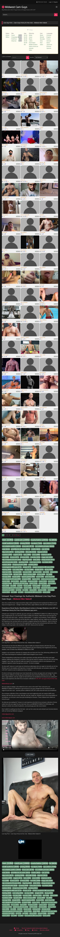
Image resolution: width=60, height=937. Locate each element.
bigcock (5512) (42, 552)
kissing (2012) (52, 583)
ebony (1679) (33, 590)
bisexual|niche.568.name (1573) (33, 592)
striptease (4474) (46, 554)
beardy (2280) (6, 581)
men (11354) (7, 540)
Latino (30, 41)
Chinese (49, 35)
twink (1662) (51, 590)
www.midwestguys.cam (8, 717)
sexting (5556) (19, 552)
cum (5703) (45, 549)
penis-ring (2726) (49, 576)
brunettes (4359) (35, 557)
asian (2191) (51, 581)
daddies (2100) (33, 583)
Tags (28, 930)
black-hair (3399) (6, 572)
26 (14, 535)
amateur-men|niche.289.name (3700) (43, 567)
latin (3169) (46, 572)
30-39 (25, 39)
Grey (41, 41)
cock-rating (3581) (17, 569)
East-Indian (32, 42)
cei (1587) (20, 592)
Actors (35, 930)
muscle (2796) (40, 576)
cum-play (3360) (17, 572)
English (49, 37)
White (30, 35)
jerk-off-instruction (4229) (9, 562)
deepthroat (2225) (32, 581)
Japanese (49, 44)
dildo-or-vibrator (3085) (29, 574)
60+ (25, 44)
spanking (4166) (23, 562)
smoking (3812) (33, 564)
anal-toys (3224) (37, 572)
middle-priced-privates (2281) (49, 579)
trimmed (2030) (43, 583)
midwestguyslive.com (8, 714)
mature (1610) (6, 592)
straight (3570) (39, 569)
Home (17, 928)
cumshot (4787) (7, 554)
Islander (31, 48)
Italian (48, 42)
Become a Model (44, 930)
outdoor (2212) (43, 581)
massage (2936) (6, 576)
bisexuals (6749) (28, 546)
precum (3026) (41, 574)
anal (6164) (6, 549)
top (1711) (18, 590)
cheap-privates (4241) (48, 559)
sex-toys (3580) (29, 569)
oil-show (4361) (24, 557)
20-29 (25, 37)
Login (50, 2)
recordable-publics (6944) (11, 546)
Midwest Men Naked (22, 599)
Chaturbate (14, 37)
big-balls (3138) (18, 574)
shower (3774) (27, 567)
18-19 (25, 35)
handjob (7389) (36, 543)
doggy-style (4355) (46, 557)
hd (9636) (53, 540)
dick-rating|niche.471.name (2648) (11, 579)
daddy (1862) (36, 587)
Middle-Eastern (33, 44)
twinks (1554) (46, 592)
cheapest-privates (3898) (19, 564)
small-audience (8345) (10, 543)
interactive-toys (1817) (8, 590)
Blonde (42, 37)
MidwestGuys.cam (7, 683)
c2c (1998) (13, 585)
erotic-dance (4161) (35, 562)
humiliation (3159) (7, 574)
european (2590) (26, 579)
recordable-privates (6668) (44, 546)
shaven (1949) (27, 585)
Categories (19, 930)
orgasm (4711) (17, 554)
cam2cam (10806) (21, 540)
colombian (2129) (7, 583)
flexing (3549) (49, 569)
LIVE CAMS (30, 754)
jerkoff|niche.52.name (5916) (20, 549)
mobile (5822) (35, 549)
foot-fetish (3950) (47, 562)
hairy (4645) (27, 554)
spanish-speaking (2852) (28, 576)
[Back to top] (55, 932)
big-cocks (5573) (7, 552)
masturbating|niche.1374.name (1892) (12, 587)
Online (7, 35)
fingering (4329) (27, 559)
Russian (49, 46)
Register (56, 2)
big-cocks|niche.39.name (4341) (11, 559)
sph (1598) (14, 592)
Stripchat (13, 41)
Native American (33, 46)
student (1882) (28, 587)
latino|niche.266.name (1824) (49, 587)
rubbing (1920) (36, 585)
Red (41, 42)
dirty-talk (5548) (31, 552)
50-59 (25, 42)
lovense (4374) (14, 557)
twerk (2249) (23, 581)
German (49, 41)
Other (30, 50)
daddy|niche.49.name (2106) (20, 583)
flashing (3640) (6, 569)
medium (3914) (6, 564)
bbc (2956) (49, 574)
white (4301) (36, 559)
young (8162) (25, 543)
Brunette (42, 39)
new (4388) (5, 557)
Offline (7, 37)
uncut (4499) (36, 554)
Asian (30, 37)
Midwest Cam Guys (15, 7)
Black (30, 39)
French (48, 39)
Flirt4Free (14, 39)
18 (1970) (19, 585)
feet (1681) (25, 590)
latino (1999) (5, 585)
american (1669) (42, 590)
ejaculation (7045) (49, 543)
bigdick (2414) (36, 579)
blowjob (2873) (16, 576)
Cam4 (13, 35)
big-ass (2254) (15, 581)
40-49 (25, 41)
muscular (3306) (27, 572)
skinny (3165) (53, 572)
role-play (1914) (46, 585)
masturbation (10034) (39, 540)
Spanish (49, 48)
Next (18, 535)
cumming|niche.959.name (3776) (11, 567)
